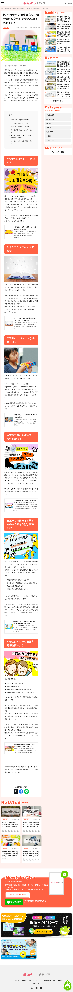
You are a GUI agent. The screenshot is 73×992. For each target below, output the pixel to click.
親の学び (48, 123)
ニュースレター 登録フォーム (17, 894)
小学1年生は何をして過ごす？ (20, 120)
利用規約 (60, 980)
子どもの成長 (50, 115)
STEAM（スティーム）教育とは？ (21, 126)
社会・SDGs (50, 132)
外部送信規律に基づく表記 (49, 980)
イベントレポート (51, 140)
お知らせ (48, 127)
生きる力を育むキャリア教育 (19, 123)
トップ (2, 8)
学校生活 (8, 8)
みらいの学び (50, 119)
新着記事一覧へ (58, 101)
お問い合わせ (36, 983)
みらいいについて (15, 980)
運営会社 (24, 980)
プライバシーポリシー (34, 980)
